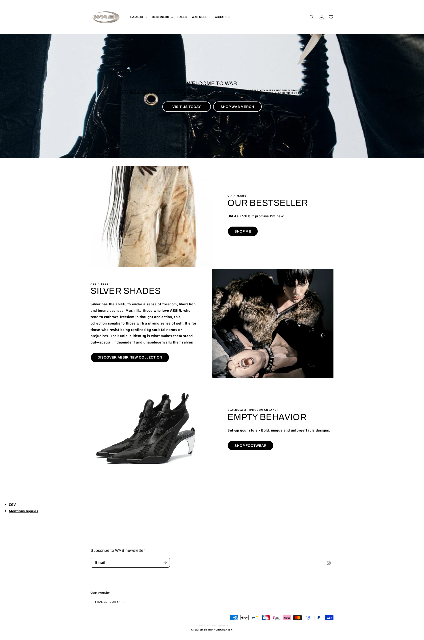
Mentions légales (23, 511)
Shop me (243, 231)
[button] (138, 17)
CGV (12, 504)
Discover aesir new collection (130, 357)
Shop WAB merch (237, 107)
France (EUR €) (107, 601)
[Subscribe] (165, 562)
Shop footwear (251, 445)
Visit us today (186, 107)
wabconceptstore (217, 625)
